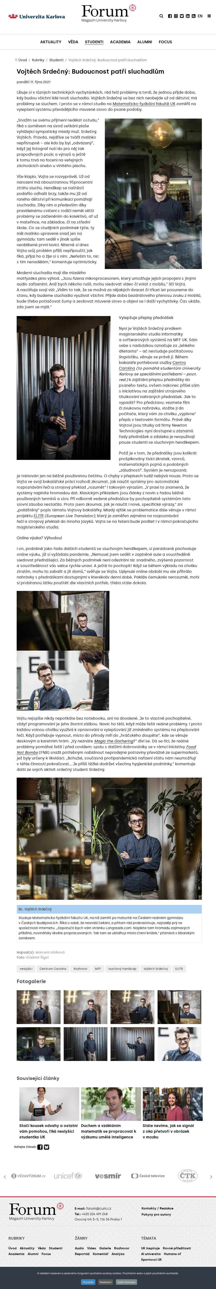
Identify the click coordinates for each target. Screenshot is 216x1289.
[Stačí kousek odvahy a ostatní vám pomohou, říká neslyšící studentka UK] (49, 1104)
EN (200, 16)
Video (91, 1248)
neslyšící (26, 969)
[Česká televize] (108, 1176)
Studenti (55, 1248)
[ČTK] (148, 1176)
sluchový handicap (122, 969)
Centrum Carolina (53, 969)
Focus (46, 1254)
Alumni (33, 1254)
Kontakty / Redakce (157, 1208)
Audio (79, 1248)
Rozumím (88, 1282)
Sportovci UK (151, 1260)
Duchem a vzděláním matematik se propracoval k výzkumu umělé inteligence (108, 1131)
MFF (98, 969)
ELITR (38, 515)
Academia (16, 1254)
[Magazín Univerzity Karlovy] (109, 22)
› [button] (211, 1174)
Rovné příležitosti (177, 1248)
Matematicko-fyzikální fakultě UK (144, 103)
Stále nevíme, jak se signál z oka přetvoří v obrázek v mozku (168, 1131)
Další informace (126, 1282)
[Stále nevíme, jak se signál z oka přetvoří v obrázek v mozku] (173, 1104)
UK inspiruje (150, 1248)
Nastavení (105, 1282)
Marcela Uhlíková (50, 952)
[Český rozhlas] (188, 1176)
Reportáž (82, 1254)
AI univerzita (151, 1254)
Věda (42, 1248)
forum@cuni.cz (98, 1209)
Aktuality (27, 1248)
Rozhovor (81, 969)
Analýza (118, 1254)
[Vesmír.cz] (68, 1176)
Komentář (100, 1254)
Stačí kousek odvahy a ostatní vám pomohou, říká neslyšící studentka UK (48, 1131)
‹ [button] (4, 1174)
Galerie (105, 1248)
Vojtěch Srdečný (156, 969)
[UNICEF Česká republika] (28, 1176)
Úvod (12, 1248)
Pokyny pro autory (156, 1214)
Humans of (172, 1254)
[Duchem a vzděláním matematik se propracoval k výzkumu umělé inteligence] (111, 1104)
